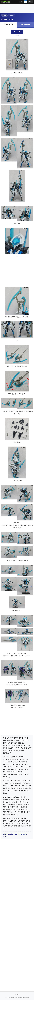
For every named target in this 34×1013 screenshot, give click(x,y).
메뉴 (30, 1)
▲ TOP (17, 994)
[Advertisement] (17, 8)
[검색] (25, 1)
